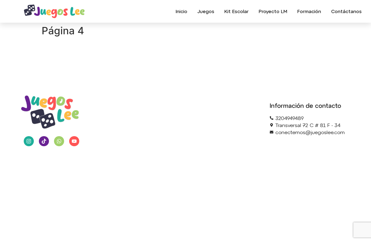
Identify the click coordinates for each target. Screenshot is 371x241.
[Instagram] (29, 141)
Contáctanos (346, 11)
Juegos (205, 11)
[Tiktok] (44, 141)
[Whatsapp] (59, 141)
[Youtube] (74, 141)
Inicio (181, 11)
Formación (309, 11)
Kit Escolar (236, 11)
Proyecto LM (273, 11)
